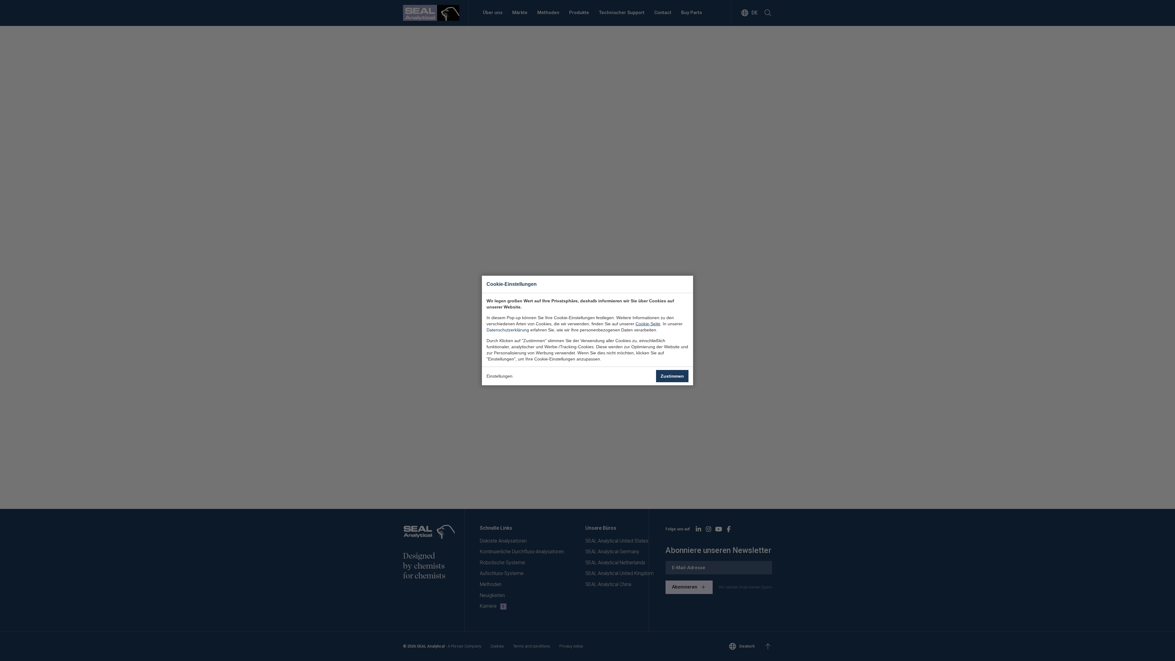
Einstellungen (500, 376)
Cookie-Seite (648, 323)
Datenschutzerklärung (508, 329)
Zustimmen (672, 376)
